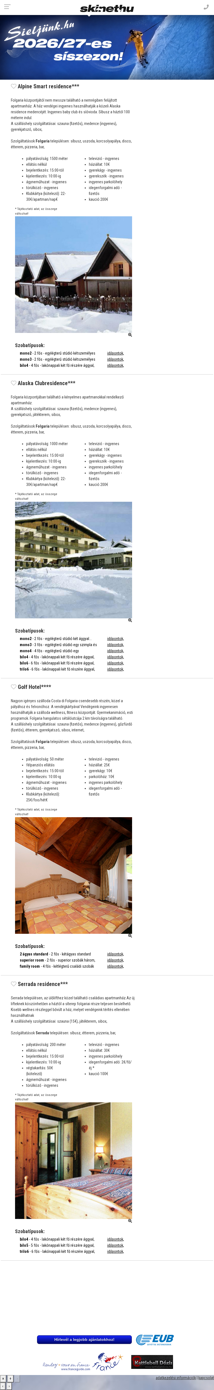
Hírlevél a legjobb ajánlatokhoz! (84, 1339)
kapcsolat (206, 1378)
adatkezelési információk (176, 1378)
